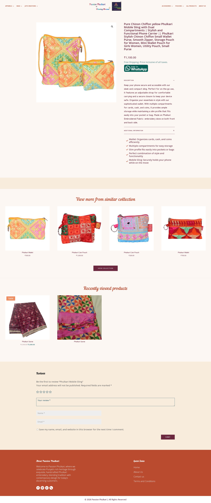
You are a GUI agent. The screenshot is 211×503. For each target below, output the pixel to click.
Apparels (8, 6)
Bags (18, 6)
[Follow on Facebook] (38, 488)
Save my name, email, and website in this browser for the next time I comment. (81, 429)
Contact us (139, 476)
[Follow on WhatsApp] (47, 488)
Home (137, 467)
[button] (112, 27)
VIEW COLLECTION (105, 268)
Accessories (166, 6)
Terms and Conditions (144, 481)
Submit (167, 437)
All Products (191, 6)
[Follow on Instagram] (42, 488)
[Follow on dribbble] (51, 488)
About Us (202, 6)
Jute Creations (30, 6)
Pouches (178, 6)
